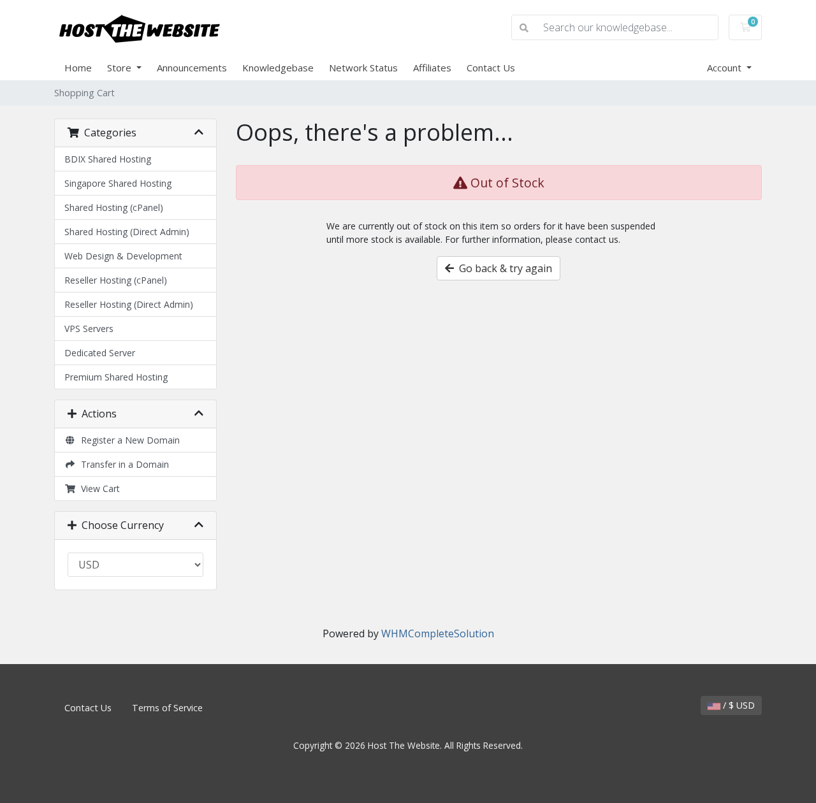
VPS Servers (88, 328)
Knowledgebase (278, 67)
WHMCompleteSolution (437, 633)
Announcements (192, 67)
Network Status (363, 67)
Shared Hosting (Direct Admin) (126, 232)
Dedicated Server (99, 353)
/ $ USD (737, 705)
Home (78, 67)
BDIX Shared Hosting (107, 159)
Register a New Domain (128, 440)
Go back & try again (503, 268)
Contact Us (491, 67)
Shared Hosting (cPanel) (113, 207)
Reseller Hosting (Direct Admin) (128, 304)
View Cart (98, 488)
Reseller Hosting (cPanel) (115, 280)
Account (725, 67)
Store (120, 67)
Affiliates (432, 67)
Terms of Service (167, 708)
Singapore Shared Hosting (117, 183)
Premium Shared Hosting (116, 377)
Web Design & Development (123, 256)
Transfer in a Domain (122, 464)
